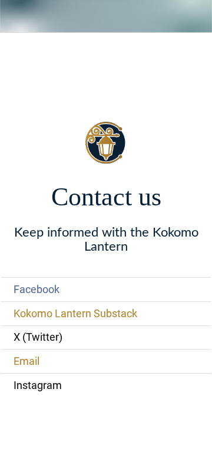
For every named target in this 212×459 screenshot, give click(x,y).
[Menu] (16, 16)
